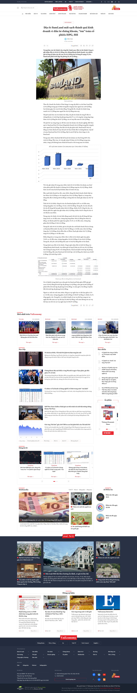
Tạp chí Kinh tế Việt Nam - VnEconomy (110, 688)
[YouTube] (112, 2)
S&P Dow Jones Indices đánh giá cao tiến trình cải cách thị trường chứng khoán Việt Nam (68, 408)
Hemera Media (42, 687)
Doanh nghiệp (83, 13)
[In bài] (44, 46)
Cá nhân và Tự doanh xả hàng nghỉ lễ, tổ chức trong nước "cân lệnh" (66, 388)
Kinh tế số (52, 13)
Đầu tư (36, 13)
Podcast (76, 489)
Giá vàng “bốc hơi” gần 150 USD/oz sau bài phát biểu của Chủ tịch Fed (67, 424)
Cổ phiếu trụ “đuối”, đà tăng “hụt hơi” (109, 361)
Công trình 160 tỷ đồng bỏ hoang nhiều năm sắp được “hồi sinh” (107, 581)
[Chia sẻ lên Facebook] (81, 46)
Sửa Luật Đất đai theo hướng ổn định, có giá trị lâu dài (67, 574)
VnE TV (71, 1)
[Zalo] (108, 2)
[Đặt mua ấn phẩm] (115, 7)
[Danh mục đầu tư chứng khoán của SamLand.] (68, 257)
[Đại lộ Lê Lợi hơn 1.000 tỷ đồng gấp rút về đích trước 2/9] (29, 548)
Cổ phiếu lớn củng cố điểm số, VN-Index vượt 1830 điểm (110, 354)
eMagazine (89, 489)
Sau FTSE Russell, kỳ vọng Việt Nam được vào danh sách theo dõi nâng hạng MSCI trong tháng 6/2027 (110, 390)
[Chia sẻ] (92, 46)
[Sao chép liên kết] (90, 46)
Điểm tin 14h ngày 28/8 (112, 496)
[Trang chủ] (22, 14)
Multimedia (23, 490)
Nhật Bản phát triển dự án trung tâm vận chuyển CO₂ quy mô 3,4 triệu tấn (55, 337)
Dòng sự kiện (68, 593)
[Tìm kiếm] (22, 8)
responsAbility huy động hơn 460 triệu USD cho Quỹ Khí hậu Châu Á (82, 337)
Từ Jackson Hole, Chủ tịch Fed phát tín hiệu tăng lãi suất (63, 352)
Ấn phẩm (108, 400)
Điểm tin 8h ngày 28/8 (111, 517)
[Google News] (119, 2)
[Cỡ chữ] (47, 46)
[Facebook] (101, 2)
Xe (65, 1)
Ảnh (18, 665)
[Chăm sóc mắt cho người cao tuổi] (108, 548)
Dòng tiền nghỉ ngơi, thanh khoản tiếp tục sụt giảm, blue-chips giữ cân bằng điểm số (110, 380)
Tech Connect (79, 1)
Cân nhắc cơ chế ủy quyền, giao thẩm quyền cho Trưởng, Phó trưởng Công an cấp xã (29, 582)
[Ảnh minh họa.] (68, 59)
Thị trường (72, 13)
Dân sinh (111, 13)
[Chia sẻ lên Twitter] (84, 46)
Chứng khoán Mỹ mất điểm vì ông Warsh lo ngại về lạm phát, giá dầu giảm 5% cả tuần (67, 372)
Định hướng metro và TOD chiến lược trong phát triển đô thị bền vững (28, 614)
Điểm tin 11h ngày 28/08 (112, 506)
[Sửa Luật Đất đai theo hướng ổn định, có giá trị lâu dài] (68, 556)
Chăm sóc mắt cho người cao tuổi (81, 508)
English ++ (89, 1)
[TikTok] (115, 2)
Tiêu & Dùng (58, 1)
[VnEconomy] (68, 145)
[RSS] (104, 679)
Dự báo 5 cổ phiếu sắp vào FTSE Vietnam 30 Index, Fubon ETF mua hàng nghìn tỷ (109, 370)
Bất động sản (94, 13)
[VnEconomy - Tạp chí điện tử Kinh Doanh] (68, 637)
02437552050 (60, 676)
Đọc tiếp (22, 349)
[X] (105, 2)
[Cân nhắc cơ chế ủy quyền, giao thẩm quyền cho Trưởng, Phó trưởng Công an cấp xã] (29, 570)
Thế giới (103, 13)
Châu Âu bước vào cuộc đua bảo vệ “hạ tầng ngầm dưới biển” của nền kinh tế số (108, 337)
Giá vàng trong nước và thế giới (81, 612)
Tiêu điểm (28, 13)
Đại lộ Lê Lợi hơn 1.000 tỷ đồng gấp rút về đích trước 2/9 (28, 559)
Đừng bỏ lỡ (23, 448)
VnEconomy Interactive (105, 612)
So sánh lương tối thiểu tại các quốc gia (80, 527)
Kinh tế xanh (62, 13)
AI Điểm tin (108, 490)
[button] (54, 481)
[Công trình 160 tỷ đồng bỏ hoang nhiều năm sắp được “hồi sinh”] (108, 570)
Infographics (82, 489)
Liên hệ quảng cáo (71, 679)
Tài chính (43, 13)
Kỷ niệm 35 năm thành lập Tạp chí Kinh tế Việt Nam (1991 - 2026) (55, 614)
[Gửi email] (87, 46)
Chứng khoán (49, 1)
